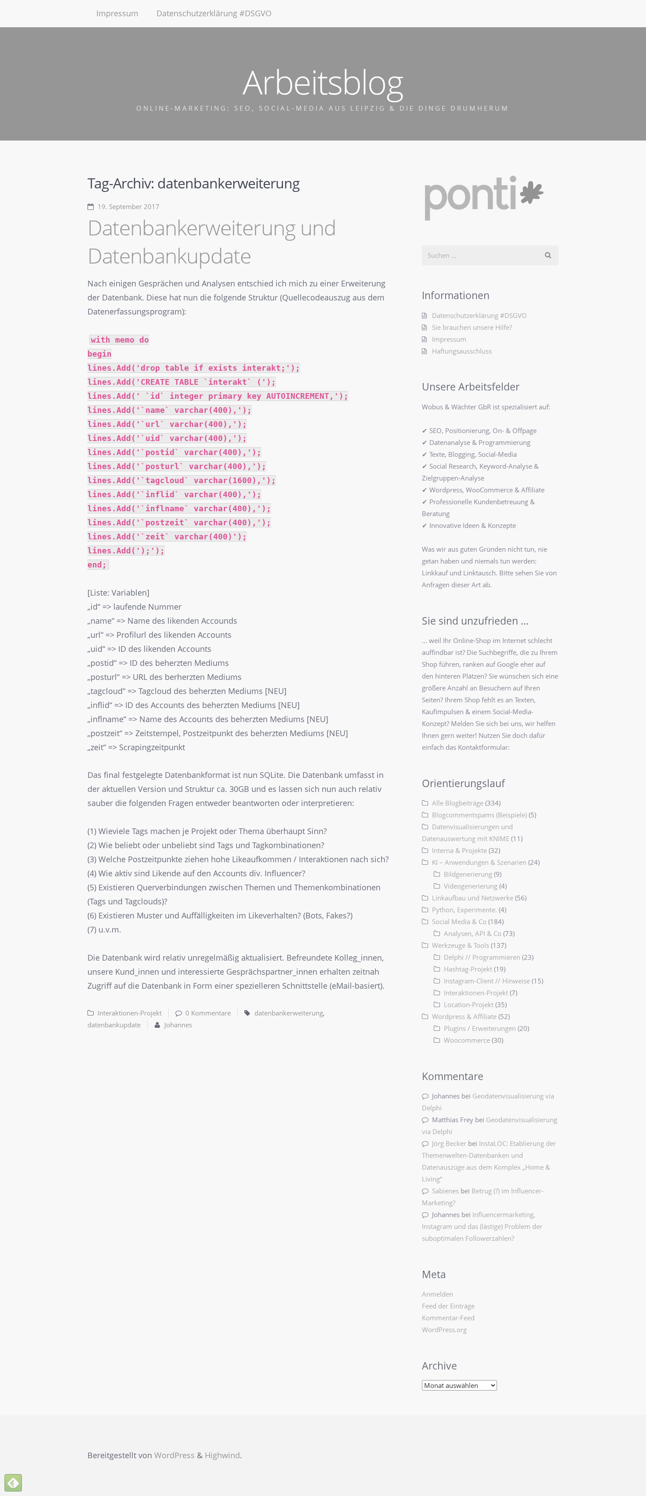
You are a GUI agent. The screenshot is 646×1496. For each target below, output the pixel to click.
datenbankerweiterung (288, 1012)
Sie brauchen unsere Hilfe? (472, 327)
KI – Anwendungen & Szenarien (479, 862)
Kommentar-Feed (448, 1317)
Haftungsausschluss (462, 351)
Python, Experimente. (464, 909)
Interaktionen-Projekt (130, 1012)
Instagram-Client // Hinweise (487, 980)
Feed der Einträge (448, 1305)
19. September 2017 (129, 206)
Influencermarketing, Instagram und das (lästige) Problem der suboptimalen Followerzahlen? (482, 1226)
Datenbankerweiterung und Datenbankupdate (211, 241)
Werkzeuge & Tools (460, 945)
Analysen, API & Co (472, 933)
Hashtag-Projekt (468, 969)
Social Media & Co (459, 921)
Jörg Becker (449, 1143)
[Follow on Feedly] (13, 1483)
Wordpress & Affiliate (464, 1016)
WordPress (174, 1455)
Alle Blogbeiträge (457, 803)
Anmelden (437, 1294)
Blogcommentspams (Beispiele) (479, 814)
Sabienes (445, 1190)
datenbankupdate (114, 1024)
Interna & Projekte (459, 850)
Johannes (178, 1024)
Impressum (117, 13)
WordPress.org (444, 1329)
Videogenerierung (470, 886)
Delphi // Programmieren (482, 957)
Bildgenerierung (468, 874)
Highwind (222, 1455)
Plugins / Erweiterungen (480, 1028)
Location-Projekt (469, 1004)
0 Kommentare (208, 1012)
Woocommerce (467, 1040)
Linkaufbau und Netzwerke (472, 897)
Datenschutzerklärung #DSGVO (214, 13)
